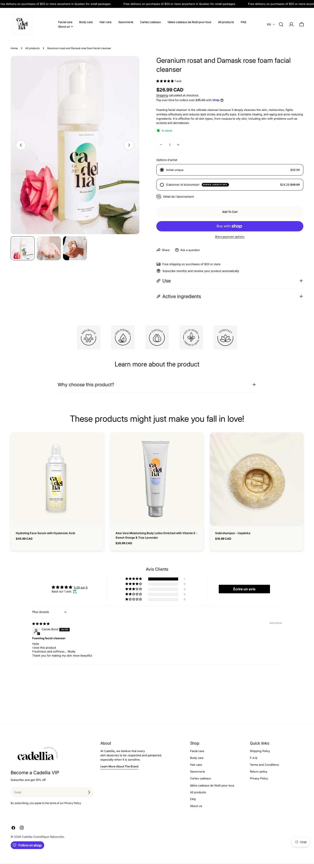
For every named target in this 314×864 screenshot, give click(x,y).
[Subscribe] (89, 792)
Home (14, 48)
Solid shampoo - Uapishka (232, 533)
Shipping (162, 95)
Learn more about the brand (119, 766)
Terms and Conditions (264, 764)
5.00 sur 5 (81, 587)
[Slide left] (21, 145)
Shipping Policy (260, 751)
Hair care (196, 764)
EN (269, 24)
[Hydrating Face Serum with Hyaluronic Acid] (57, 479)
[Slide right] (129, 145)
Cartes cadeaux (200, 778)
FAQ (193, 799)
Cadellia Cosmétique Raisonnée (43, 836)
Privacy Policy (259, 778)
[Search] (281, 24)
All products (32, 48)
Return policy (258, 771)
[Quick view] (98, 442)
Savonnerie (197, 771)
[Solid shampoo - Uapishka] (256, 479)
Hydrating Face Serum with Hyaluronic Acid (45, 533)
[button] (165, 81)
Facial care (197, 751)
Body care (197, 758)
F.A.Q (253, 758)
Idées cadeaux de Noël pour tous (212, 785)
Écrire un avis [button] (244, 589)
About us (196, 806)
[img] (41, 623)
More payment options (229, 236)
